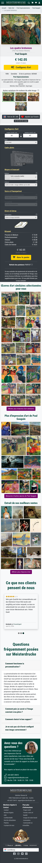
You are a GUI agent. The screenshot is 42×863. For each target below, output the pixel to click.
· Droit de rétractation (9, 820)
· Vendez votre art (28, 813)
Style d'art (11, 8)
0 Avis (25, 121)
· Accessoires (26, 820)
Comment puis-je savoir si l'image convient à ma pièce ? (19, 710)
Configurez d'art (22, 67)
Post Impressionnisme (23, 8)
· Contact (6, 810)
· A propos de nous (8, 825)
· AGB (4, 815)
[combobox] (21, 142)
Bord (6, 140)
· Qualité (25, 815)
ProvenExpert (17, 624)
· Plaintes (6, 823)
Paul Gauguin (36, 8)
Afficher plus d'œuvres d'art (21, 572)
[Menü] (2, 3)
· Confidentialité (8, 818)
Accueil (4, 8)
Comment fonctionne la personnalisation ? (14, 665)
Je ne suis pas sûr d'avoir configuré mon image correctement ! (19, 728)
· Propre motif (27, 810)
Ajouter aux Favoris (31, 117)
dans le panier (22, 257)
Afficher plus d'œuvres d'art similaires (21, 409)
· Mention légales (8, 813)
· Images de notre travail (30, 818)
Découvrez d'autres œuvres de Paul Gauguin (21, 496)
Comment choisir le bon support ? (18, 719)
